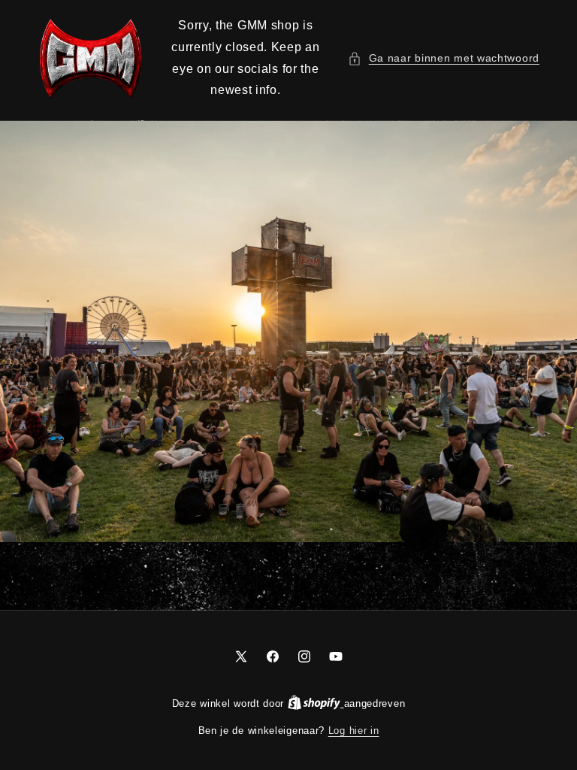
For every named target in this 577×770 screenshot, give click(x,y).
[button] (443, 58)
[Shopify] (316, 703)
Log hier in (353, 730)
